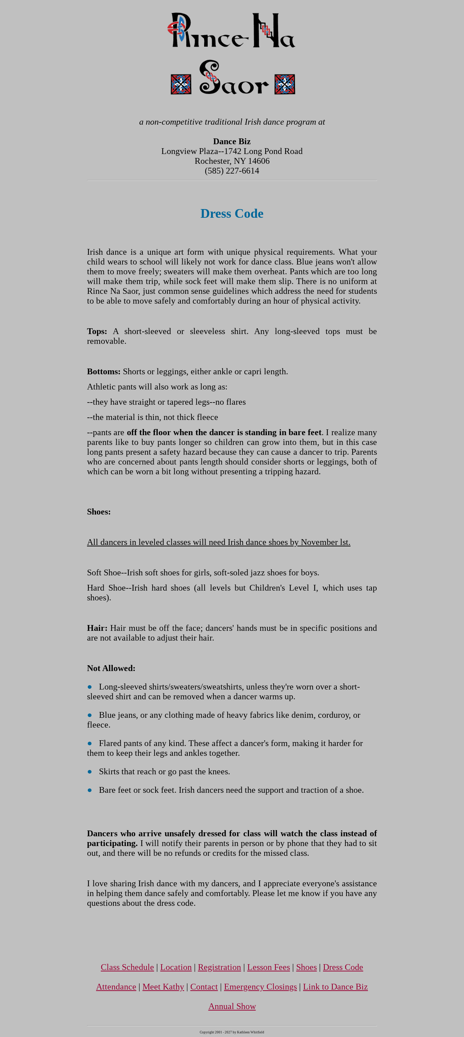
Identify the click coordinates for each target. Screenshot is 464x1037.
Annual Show (232, 1006)
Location (176, 967)
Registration (219, 967)
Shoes (306, 967)
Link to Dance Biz (335, 986)
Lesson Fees (268, 967)
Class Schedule (127, 967)
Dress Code (343, 967)
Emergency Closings (260, 986)
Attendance (116, 986)
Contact (204, 986)
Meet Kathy (163, 986)
